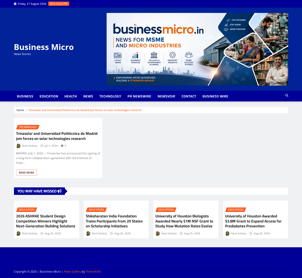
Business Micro (44, 46)
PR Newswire (139, 96)
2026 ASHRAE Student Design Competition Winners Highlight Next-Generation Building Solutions (45, 221)
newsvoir (166, 96)
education (49, 96)
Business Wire (215, 96)
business (25, 96)
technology (110, 96)
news (88, 96)
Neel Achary (29, 145)
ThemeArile (93, 271)
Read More (26, 172)
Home (20, 110)
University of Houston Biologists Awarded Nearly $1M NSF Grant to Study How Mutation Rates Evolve (184, 221)
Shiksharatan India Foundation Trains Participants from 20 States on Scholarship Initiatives (114, 221)
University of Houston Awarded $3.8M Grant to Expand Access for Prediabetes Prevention (253, 221)
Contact (189, 96)
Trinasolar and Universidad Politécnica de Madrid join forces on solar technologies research (84, 110)
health (70, 96)
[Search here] (286, 95)
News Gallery (72, 271)
